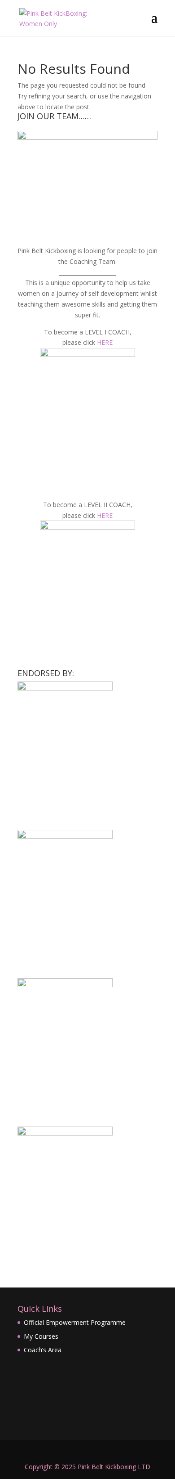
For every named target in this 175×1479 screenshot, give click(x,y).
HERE (105, 342)
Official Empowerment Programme (75, 1322)
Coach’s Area (42, 1349)
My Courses (41, 1336)
